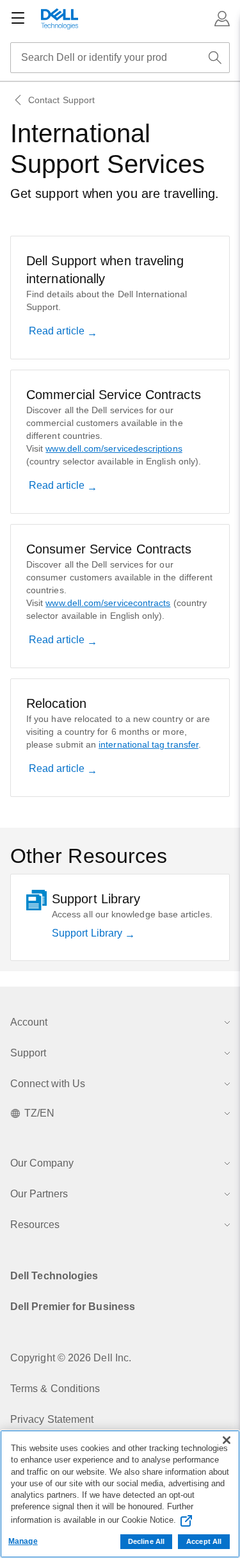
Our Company (42, 1163)
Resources (35, 1224)
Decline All (146, 1541)
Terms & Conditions (55, 1388)
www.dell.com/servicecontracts (107, 603)
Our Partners (39, 1193)
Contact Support (61, 100)
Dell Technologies (54, 1275)
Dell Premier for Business (72, 1306)
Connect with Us (47, 1083)
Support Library (88, 933)
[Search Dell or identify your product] (215, 57)
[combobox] (120, 57)
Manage (23, 1541)
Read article (58, 330)
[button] (222, 18)
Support (28, 1052)
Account (28, 1022)
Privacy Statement (51, 1419)
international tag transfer (148, 744)
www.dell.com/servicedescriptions (113, 448)
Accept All (203, 1541)
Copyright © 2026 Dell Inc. (70, 1357)
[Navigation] (18, 19)
